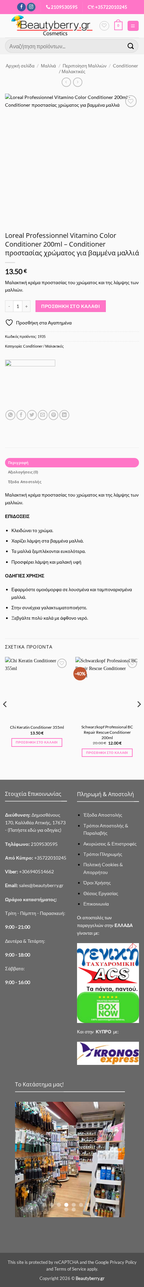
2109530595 (64, 7)
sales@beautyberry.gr (41, 885)
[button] (118, 26)
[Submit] (131, 45)
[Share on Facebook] (21, 415)
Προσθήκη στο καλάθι (70, 306)
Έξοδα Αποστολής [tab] (24, 481)
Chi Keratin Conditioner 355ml (37, 727)
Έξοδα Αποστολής (102, 815)
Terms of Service (70, 1269)
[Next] (139, 717)
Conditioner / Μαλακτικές (43, 346)
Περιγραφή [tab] (18, 462)
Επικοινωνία (96, 904)
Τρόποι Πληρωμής (102, 854)
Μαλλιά (48, 65)
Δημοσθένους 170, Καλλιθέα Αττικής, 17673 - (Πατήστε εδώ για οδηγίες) (36, 822)
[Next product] (66, 82)
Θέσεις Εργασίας (100, 893)
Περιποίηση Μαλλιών (84, 65)
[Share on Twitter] (32, 415)
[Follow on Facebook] (21, 7)
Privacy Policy (123, 1262)
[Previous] (5, 717)
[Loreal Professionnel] (30, 385)
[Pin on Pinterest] (53, 415)
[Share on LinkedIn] (64, 415)
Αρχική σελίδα (20, 65)
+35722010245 (35, 858)
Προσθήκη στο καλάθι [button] (37, 742)
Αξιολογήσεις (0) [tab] (23, 471)
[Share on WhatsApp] (10, 415)
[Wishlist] (104, 26)
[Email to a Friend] (43, 415)
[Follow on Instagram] (31, 7)
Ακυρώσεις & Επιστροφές (110, 843)
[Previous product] (77, 82)
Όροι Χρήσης (97, 882)
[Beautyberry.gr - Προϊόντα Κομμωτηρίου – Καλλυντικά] (52, 26)
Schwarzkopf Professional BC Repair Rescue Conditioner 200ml (107, 732)
